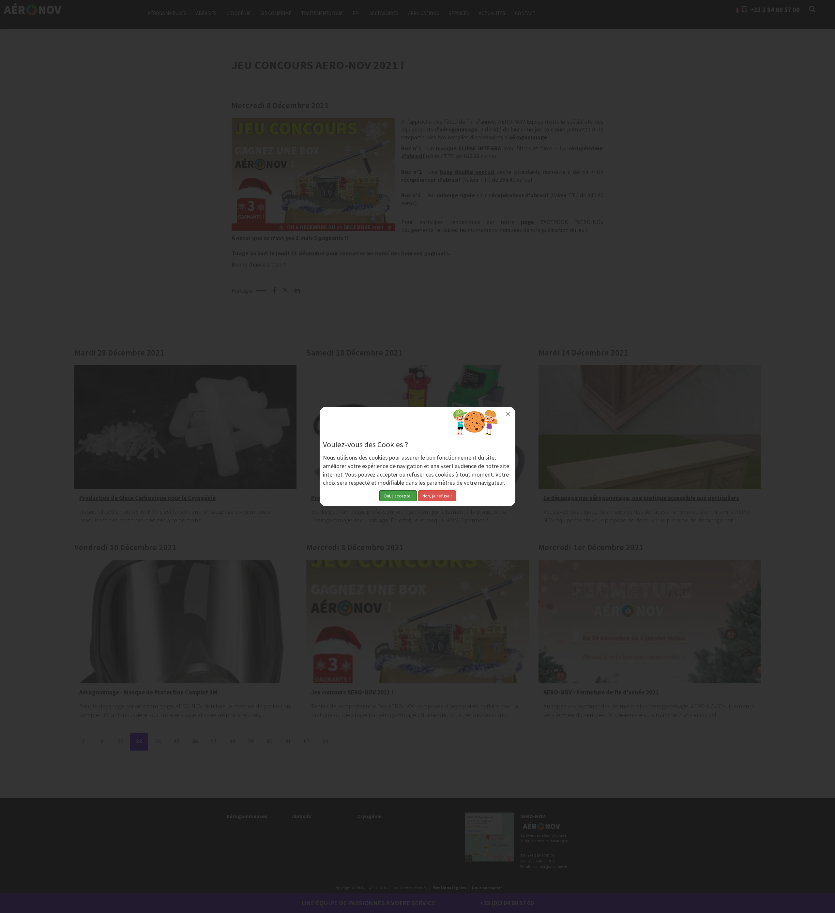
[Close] (508, 414)
